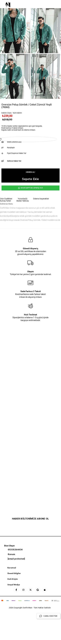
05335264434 (15, 549)
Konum (11, 554)
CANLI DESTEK (50, 616)
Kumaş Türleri (5, 201)
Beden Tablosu (23, 201)
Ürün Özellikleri (6, 199)
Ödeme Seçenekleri (41, 199)
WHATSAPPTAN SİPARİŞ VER (31, 188)
